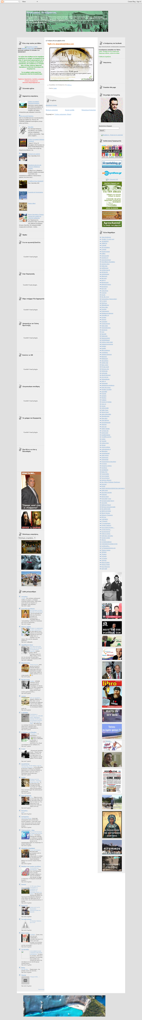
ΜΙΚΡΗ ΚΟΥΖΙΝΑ (106, 511)
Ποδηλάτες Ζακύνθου (107, 535)
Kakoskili (103, 334)
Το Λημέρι (103, 556)
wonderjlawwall (105, 453)
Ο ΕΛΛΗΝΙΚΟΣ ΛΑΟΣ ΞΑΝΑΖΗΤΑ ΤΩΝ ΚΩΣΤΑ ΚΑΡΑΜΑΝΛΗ (36, 953)
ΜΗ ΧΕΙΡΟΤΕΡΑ (105, 509)
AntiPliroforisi (104, 268)
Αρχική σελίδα (69, 110)
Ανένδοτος (104, 467)
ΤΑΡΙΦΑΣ (103, 552)
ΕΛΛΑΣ (103, 486)
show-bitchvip (105, 420)
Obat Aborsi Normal (26, 818)
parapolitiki (104, 391)
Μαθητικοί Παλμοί (106, 505)
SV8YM (23, 777)
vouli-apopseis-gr (106, 449)
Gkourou (103, 319)
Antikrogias (104, 266)
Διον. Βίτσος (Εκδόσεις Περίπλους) (110, 482)
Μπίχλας (103, 517)
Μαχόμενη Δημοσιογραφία (108, 507)
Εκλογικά (103, 484)
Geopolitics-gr (105, 315)
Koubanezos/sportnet (107, 344)
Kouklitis (103, 348)
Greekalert (104, 321)
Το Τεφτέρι (104, 558)
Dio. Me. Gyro (105, 296)
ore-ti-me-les (104, 377)
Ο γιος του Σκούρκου (35, 850)
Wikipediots (104, 451)
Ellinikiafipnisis (105, 305)
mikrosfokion (104, 360)
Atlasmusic (104, 276)
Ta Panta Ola (104, 430)
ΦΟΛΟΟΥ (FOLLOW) (28, 48)
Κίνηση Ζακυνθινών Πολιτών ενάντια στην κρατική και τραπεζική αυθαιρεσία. (36, 216)
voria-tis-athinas (105, 447)
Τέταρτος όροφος (105, 550)
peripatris (103, 395)
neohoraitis (104, 373)
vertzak (23, 696)
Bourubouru (104, 286)
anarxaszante (105, 255)
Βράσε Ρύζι (104, 472)
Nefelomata (104, 371)
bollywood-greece (106, 284)
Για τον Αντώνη (105, 478)
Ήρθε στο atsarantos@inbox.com (60, 44)
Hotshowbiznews (106, 327)
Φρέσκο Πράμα (105, 564)
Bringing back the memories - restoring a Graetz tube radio (35, 781)
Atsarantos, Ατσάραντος (41, 12)
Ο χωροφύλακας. (106, 523)
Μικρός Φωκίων (105, 513)
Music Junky (104, 364)
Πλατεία (23, 975)
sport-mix (103, 426)
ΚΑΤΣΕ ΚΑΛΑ (105, 496)
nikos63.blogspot (105, 375)
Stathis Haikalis (105, 428)
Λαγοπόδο (104, 502)
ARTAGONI (104, 272)
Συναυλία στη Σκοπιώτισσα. (35, 192)
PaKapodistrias (105, 379)
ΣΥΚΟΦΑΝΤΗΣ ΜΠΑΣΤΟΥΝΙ (109, 544)
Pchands (103, 393)
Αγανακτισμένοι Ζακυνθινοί (108, 461)
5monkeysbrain (105, 251)
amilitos (103, 253)
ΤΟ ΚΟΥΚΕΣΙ (25, 949)
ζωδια (23, 812)
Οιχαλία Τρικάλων (106, 525)
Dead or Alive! (32, 203)
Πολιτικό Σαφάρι (105, 537)
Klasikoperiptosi (105, 338)
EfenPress (104, 303)
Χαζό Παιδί (104, 568)
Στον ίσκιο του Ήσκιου (28, 608)
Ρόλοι (31, 797)
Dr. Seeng (104, 301)
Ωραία (55, 88)
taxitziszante (104, 432)
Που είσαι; (30, 127)
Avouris (23, 884)
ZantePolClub (25, 764)
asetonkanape (105, 274)
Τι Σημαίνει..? (33, 734)
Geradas (103, 317)
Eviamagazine (105, 311)
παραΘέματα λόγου (27, 645)
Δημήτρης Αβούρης (106, 480)
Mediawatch (104, 358)
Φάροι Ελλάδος (105, 562)
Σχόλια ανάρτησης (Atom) (63, 114)
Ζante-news (104, 490)
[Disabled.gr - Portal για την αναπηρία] (112, 135)
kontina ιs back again (107, 342)
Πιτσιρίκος (24, 810)
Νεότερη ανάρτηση (52, 110)
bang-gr (103, 280)
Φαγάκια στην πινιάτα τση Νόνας (31, 866)
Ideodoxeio (104, 329)
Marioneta (104, 356)
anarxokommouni (106, 259)
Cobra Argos (104, 290)
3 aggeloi (103, 249)
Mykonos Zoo (105, 369)
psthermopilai (104, 408)
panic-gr (103, 381)
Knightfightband (105, 340)
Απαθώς (32, 681)
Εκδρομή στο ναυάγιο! (34, 154)
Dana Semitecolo (26, 795)
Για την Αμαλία (105, 476)
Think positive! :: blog (27, 830)
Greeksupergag (105, 323)
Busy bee (103, 288)
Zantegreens (25, 816)
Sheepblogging (105, 416)
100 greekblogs (105, 247)
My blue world (25, 679)
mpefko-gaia (104, 362)
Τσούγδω (103, 560)
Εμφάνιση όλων (41, 989)
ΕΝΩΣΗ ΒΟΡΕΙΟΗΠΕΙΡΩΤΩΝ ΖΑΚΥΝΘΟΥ (113, 488)
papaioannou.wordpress (107, 385)
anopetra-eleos (105, 264)
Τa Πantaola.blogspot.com (108, 548)
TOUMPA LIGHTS (106, 437)
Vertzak (103, 445)
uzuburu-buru (105, 443)
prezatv (103, 406)
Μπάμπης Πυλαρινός (107, 515)
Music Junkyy (25, 933)
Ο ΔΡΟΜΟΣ (24, 712)
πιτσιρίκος (24, 596)
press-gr (103, 404)
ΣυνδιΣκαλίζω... (105, 546)
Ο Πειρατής (104, 521)
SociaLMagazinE (105, 422)
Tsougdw (103, 441)
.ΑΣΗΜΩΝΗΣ (105, 241)
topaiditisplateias (105, 435)
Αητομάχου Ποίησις (106, 465)
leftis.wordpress (105, 350)
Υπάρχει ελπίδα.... (34, 976)
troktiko (103, 439)
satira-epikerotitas (106, 414)
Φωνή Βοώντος (105, 566)
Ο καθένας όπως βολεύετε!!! (35, 181)
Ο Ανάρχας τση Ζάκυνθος (28, 732)
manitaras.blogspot (106, 354)
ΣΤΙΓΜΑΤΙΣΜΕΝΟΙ (106, 542)
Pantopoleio (104, 383)
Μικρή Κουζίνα (25, 663)
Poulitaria (103, 400)
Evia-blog (103, 309)
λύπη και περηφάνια (35, 697)
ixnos (102, 331)
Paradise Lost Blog (106, 389)
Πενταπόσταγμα (105, 531)
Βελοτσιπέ (24, 905)
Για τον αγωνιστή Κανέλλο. (26, 116)
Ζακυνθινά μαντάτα (106, 492)
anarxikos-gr (104, 257)
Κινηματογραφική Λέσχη (107, 500)
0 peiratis (103, 245)
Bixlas (23, 967)
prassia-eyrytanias (106, 402)
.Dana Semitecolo (106, 237)
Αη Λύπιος (104, 463)
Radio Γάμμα (104, 410)
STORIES (32, 934)
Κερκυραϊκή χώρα (106, 498)
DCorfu (103, 294)
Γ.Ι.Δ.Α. (23, 749)
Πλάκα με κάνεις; (105, 533)
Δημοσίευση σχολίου (51, 105)
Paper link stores (105, 387)
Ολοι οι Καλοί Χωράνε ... (107, 527)
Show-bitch (104, 418)
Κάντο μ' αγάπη (26, 626)
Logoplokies (104, 352)
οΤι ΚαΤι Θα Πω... (106, 529)
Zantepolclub (104, 459)
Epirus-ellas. (104, 307)
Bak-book (104, 278)
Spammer (104, 424)
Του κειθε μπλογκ (26, 919)
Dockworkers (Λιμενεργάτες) (109, 299)
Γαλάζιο (23, 598)
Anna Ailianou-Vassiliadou (108, 261)
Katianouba (104, 336)
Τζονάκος (103, 554)
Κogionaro (104, 494)
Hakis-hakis (104, 325)
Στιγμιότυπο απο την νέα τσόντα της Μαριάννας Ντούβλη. (34, 166)
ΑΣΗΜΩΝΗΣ (104, 470)
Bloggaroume (104, 282)
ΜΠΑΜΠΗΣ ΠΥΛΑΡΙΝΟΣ (28, 848)
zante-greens (105, 455)
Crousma (103, 292)
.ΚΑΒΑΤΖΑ (104, 243)
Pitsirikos (103, 397)
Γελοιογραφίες (105, 474)
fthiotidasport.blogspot (107, 313)
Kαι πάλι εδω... (25, 969)
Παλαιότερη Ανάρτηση (89, 110)
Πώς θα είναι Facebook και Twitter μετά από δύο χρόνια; (36, 833)
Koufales (103, 346)
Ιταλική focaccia (34, 664)
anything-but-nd (105, 270)
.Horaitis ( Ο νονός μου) (107, 239)
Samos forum (105, 412)
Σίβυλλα (103, 539)
